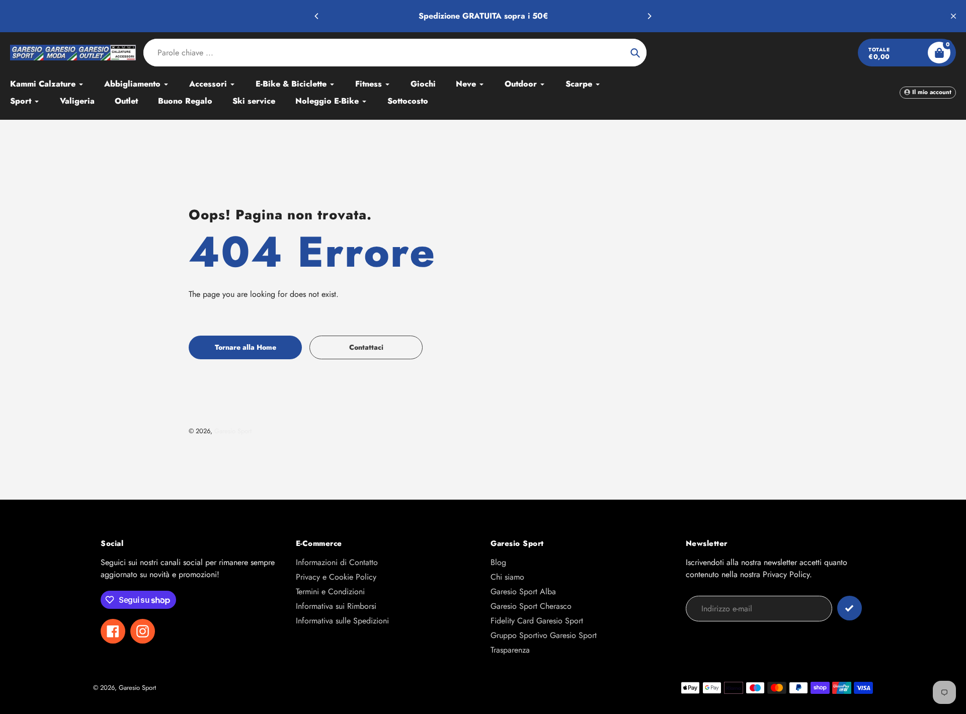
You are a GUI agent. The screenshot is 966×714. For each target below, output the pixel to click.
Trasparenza (510, 650)
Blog (498, 562)
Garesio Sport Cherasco (531, 606)
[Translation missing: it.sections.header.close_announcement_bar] (953, 16)
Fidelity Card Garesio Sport (537, 620)
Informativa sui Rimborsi (336, 606)
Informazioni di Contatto (337, 562)
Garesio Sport (233, 431)
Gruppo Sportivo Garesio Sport (544, 635)
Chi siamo (507, 577)
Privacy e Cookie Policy (336, 577)
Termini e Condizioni (330, 591)
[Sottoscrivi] (849, 608)
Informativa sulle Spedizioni (342, 620)
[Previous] (317, 16)
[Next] (649, 16)
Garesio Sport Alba (523, 591)
